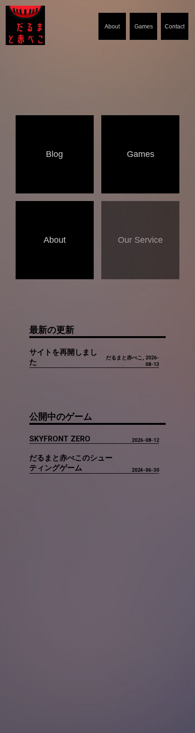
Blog (54, 154)
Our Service (140, 240)
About (112, 26)
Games (143, 26)
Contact (175, 26)
